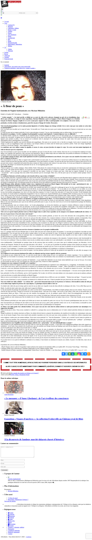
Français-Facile (8, 59)
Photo (9, 36)
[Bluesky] (85, 353)
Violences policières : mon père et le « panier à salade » (20, 68)
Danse (10, 33)
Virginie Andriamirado (14, 479)
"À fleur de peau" (13, 498)
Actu (5, 23)
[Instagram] (79, 353)
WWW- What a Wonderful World (19, 374)
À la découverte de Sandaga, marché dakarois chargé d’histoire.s (34, 439)
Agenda (6, 57)
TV (5, 47)
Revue (6, 54)
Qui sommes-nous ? (10, 504)
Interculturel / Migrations (15, 44)
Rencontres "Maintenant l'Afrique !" (18, 499)
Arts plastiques (12, 34)
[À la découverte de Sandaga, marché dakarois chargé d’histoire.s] (14, 434)
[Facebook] (63, 353)
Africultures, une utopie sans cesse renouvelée (17, 66)
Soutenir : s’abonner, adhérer (16, 527)
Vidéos (10, 49)
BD (9, 39)
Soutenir (6, 65)
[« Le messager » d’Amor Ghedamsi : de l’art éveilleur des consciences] (14, 393)
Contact (10, 534)
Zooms (6, 52)
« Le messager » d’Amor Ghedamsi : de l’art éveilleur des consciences (36, 398)
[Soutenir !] (46, 365)
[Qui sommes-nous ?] (1, 15)
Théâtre (10, 31)
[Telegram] (82, 353)
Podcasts (10, 51)
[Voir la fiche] (8, 477)
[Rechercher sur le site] (2, 9)
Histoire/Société (12, 42)
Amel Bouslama (8, 394)
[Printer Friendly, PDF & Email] (86, 118)
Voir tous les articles (10, 501)
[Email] (69, 353)
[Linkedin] (72, 353)
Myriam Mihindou (13, 491)
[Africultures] (11, 7)
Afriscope (7, 55)
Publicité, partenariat (13, 532)
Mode (9, 41)
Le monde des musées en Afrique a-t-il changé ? (25, 373)
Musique (10, 26)
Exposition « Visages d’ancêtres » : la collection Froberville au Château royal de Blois (43, 419)
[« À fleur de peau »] (23, 100)
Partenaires (11, 529)
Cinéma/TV (11, 25)
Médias (10, 46)
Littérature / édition (13, 28)
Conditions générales (14, 530)
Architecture (11, 38)
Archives (28, 537)
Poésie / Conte (12, 30)
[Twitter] (66, 353)
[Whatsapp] (75, 353)
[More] (89, 353)
